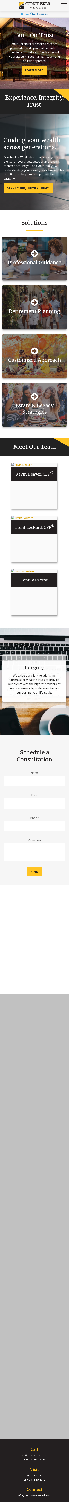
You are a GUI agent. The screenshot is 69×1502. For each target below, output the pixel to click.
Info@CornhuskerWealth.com (34, 1495)
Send (34, 872)
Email (34, 795)
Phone (34, 818)
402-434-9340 (39, 1455)
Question (34, 840)
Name (35, 773)
